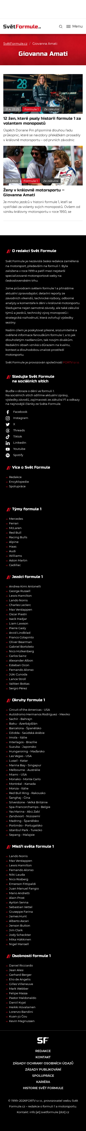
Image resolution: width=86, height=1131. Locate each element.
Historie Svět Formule (43, 1088)
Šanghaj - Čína (19, 797)
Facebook (20, 411)
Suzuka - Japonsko (22, 746)
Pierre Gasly (17, 628)
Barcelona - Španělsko (25, 728)
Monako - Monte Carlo (25, 779)
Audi (12, 551)
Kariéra (43, 1082)
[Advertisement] (44, 8)
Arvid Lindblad (19, 632)
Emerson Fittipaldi (22, 884)
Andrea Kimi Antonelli (25, 586)
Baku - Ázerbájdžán (23, 723)
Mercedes (16, 518)
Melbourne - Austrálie (24, 770)
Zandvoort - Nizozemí (24, 816)
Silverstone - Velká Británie (28, 802)
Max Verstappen (20, 609)
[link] (60, 26)
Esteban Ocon (19, 665)
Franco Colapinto (21, 637)
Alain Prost (16, 897)
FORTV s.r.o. (71, 362)
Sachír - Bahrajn (20, 719)
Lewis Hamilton (20, 595)
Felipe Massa (18, 993)
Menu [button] (77, 26)
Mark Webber (18, 988)
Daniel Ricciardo (21, 965)
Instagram (20, 418)
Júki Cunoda (18, 674)
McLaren (15, 528)
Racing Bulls (18, 537)
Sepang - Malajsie (22, 834)
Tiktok (17, 436)
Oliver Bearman (20, 642)
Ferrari (14, 523)
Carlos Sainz (17, 656)
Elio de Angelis (19, 979)
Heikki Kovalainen (22, 1007)
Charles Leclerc (20, 605)
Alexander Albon (21, 660)
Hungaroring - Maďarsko (27, 751)
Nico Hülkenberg (21, 651)
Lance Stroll (17, 679)
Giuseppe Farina (21, 911)
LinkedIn (19, 442)
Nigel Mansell (19, 944)
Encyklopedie (19, 481)
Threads (19, 430)
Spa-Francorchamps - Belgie (29, 807)
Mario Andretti (19, 893)
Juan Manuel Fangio (24, 888)
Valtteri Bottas (19, 683)
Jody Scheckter (20, 935)
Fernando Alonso (21, 669)
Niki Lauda (17, 874)
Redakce (15, 477)
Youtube (19, 449)
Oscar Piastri (18, 614)
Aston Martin (18, 560)
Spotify (18, 455)
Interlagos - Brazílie (23, 742)
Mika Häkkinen (20, 939)
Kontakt (43, 1057)
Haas (12, 546)
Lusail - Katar (18, 760)
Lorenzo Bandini (21, 1011)
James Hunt (18, 916)
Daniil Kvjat (17, 1002)
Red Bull (15, 532)
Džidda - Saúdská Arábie (27, 733)
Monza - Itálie (18, 788)
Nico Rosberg (18, 879)
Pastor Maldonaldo (22, 998)
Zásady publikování (43, 1069)
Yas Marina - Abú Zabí (24, 811)
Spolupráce (17, 486)
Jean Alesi (16, 970)
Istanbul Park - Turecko (25, 830)
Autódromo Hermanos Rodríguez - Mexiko (39, 714)
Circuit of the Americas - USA (29, 709)
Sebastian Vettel (20, 907)
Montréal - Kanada (22, 783)
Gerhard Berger (20, 974)
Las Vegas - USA (20, 756)
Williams (15, 555)
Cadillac (15, 565)
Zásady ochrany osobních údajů (43, 1063)
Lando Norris (18, 600)
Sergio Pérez (18, 688)
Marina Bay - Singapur (25, 765)
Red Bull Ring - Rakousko (27, 793)
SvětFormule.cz (15, 44)
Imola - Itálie (18, 737)
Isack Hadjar (18, 619)
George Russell (19, 591)
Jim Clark (16, 930)
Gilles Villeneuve (21, 984)
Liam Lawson (18, 623)
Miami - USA (18, 774)
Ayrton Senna (18, 902)
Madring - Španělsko (24, 821)
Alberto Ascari (19, 921)
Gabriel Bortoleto (21, 646)
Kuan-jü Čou (18, 1016)
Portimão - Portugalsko (25, 825)
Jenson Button (19, 925)
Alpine (14, 542)
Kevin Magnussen (22, 1021)
